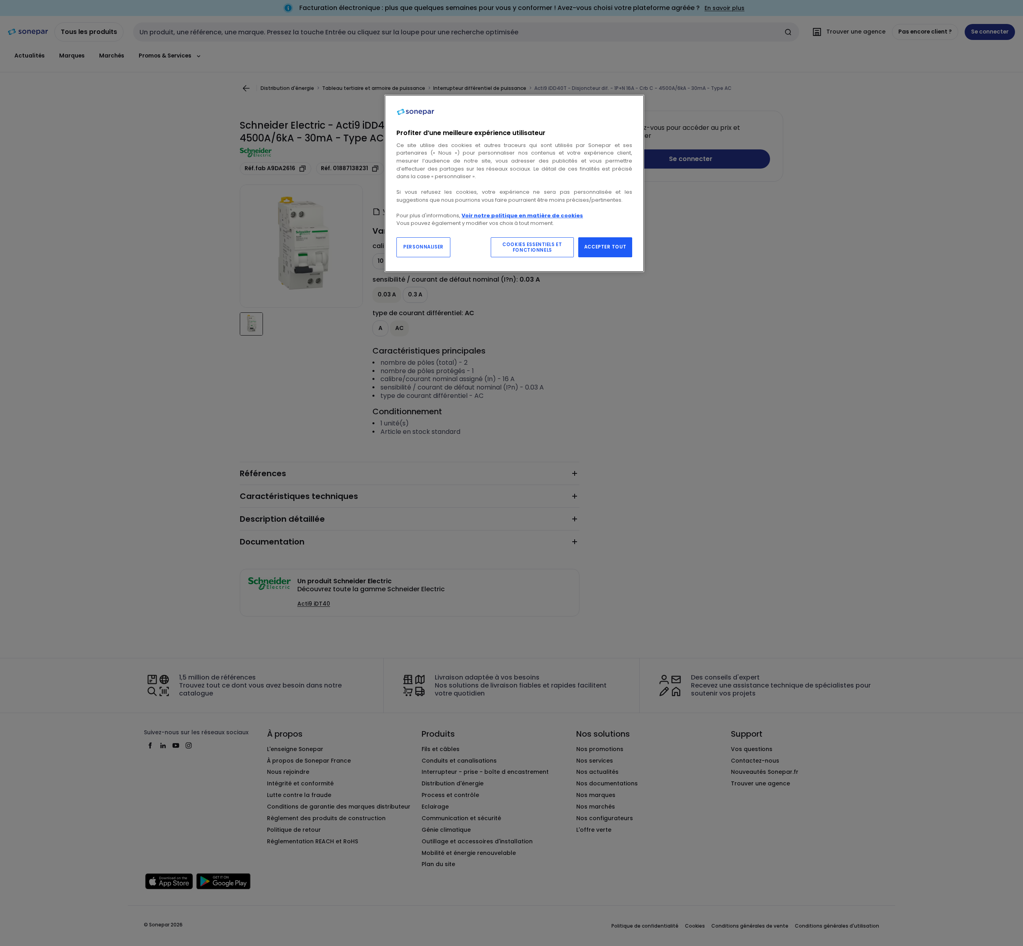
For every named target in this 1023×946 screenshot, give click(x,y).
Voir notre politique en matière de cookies (522, 215)
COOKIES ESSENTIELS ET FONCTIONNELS (532, 247)
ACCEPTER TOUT (605, 247)
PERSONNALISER (423, 247)
